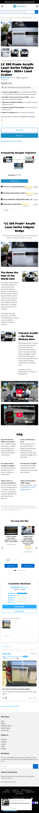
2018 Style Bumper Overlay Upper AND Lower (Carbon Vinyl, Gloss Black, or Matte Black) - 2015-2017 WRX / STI (20, 803)
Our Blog (3, 749)
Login (2, 721)
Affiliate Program (6, 728)
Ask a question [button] (19, 611)
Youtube (3, 744)
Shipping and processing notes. (11, 141)
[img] (6, 654)
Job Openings (5, 730)
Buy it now (19, 135)
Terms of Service (18, 792)
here (5, 782)
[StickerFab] (19, 6)
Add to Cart (19, 130)
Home (2, 17)
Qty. (2, 120)
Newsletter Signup (6, 726)
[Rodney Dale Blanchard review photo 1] (19, 674)
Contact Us (15, 790)
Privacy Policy (6, 792)
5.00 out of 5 (24, 587)
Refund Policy (19, 793)
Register (3, 723)
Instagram (4, 742)
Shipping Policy (29, 792)
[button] (5, 77)
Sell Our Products (26, 790)
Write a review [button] (19, 607)
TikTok (3, 746)
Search (7, 790)
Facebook (3, 739)
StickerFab (4, 80)
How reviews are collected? (10, 706)
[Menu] (4, 6)
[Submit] (36, 12)
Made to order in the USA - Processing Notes (19, 2)
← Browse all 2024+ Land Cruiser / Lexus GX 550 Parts (16, 60)
